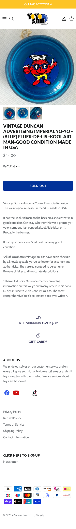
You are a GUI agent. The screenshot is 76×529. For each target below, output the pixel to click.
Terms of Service (14, 424)
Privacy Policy (12, 412)
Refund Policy (12, 418)
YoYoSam (13, 166)
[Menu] (4, 18)
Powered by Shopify (33, 514)
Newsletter (10, 461)
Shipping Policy (13, 431)
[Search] (13, 18)
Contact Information (16, 437)
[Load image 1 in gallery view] (38, 67)
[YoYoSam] (38, 19)
